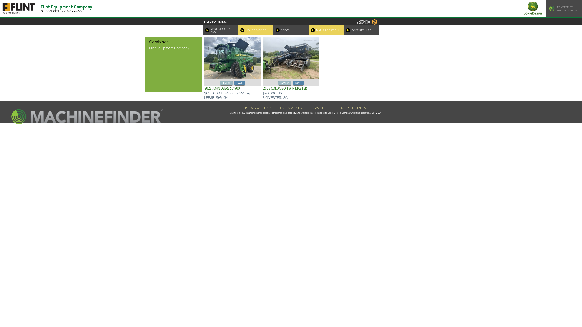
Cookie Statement (290, 108)
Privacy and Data (258, 108)
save (240, 83)
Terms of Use (319, 108)
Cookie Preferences (351, 108)
